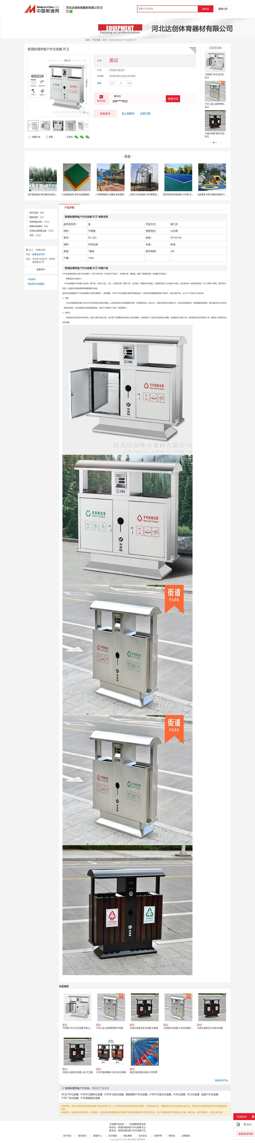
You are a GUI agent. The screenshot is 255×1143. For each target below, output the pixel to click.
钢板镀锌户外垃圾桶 (136, 1094)
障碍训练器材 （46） (39, 226)
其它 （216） (36, 235)
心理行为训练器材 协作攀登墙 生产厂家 (147, 194)
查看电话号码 (38, 254)
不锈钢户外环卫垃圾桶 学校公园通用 (222, 74)
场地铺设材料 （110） (40, 221)
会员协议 (143, 1135)
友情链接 (186, 1135)
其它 (105, 40)
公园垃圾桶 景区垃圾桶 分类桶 (219, 133)
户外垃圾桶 (179, 1094)
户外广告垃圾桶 (70, 1098)
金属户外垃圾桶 (209, 1094)
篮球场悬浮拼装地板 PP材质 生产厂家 (180, 194)
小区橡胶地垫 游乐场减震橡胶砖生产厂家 (81, 194)
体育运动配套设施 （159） (42, 230)
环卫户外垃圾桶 (70, 1094)
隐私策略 (128, 1135)
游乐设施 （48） (37, 212)
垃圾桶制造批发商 (137, 1124)
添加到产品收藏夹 (36, 283)
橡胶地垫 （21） (37, 217)
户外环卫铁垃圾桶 (114, 1094)
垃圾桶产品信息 (116, 1124)
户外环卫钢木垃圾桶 (160, 1094)
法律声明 (158, 1135)
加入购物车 (128, 113)
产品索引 (32, 279)
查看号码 (173, 98)
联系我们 (82, 1135)
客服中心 (97, 1135)
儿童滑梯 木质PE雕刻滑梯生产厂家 (213, 194)
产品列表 (96, 40)
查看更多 (41, 269)
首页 (88, 40)
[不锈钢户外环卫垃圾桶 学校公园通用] (215, 61)
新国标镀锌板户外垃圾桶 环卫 (132, 1127)
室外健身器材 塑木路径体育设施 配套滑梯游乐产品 (51, 194)
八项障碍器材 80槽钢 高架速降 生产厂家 (114, 194)
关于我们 (67, 1135)
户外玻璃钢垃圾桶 (90, 1098)
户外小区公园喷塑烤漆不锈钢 (218, 104)
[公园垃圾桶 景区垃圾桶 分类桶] (215, 120)
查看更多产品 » (222, 1080)
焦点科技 (132, 1139)
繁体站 (172, 1135)
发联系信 (105, 113)
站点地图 (112, 1135)
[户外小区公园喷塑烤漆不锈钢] (215, 91)
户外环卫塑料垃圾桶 (91, 1094)
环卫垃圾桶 (193, 1094)
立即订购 (145, 113)
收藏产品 (35, 137)
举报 (51, 137)
